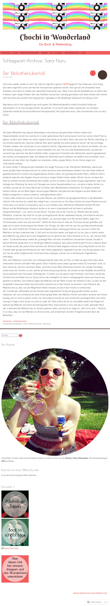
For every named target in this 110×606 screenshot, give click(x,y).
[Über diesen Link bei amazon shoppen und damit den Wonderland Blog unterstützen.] (15, 582)
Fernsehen (7, 321)
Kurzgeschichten (19, 321)
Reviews (44, 53)
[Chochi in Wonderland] (55, 16)
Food (83, 53)
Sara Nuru (47, 324)
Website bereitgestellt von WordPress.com (90, 593)
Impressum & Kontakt (29, 53)
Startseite (5, 53)
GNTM (66, 84)
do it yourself (56, 53)
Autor (15, 53)
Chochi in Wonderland (55, 37)
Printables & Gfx (72, 53)
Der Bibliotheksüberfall (24, 73)
